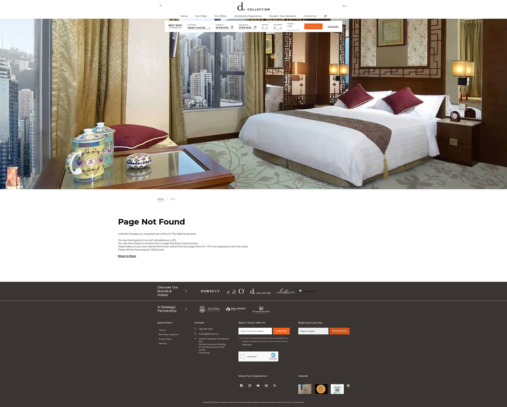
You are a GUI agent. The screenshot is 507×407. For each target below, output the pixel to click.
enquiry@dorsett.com (209, 334)
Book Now (313, 26)
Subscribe (281, 331)
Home (184, 16)
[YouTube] (258, 384)
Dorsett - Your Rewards (282, 16)
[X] (275, 384)
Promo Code (290, 25)
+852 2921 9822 (206, 329)
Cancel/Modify (333, 26)
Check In (219, 25)
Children (277, 25)
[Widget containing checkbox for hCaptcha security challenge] (258, 356)
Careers (162, 330)
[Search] (160, 5)
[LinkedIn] (267, 384)
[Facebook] (242, 384)
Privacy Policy (165, 339)
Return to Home (127, 256)
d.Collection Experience (247, 16)
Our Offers (220, 16)
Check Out (243, 25)
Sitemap (162, 343)
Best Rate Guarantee (168, 334)
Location (191, 25)
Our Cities (201, 16)
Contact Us (310, 16)
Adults (265, 25)
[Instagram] (250, 384)
